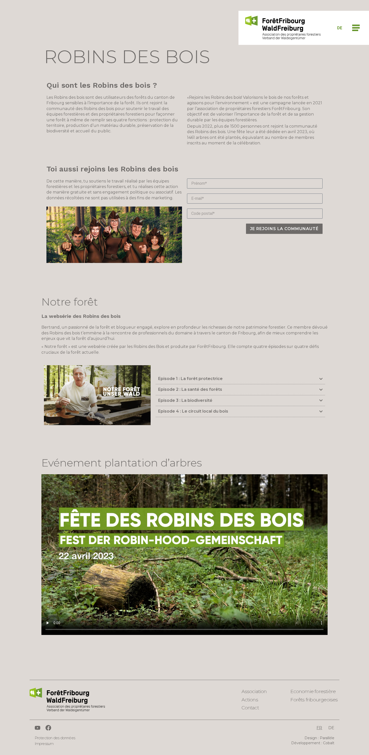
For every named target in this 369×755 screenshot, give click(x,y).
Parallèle (327, 738)
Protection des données (55, 737)
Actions (249, 700)
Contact (250, 708)
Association (254, 691)
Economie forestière (313, 691)
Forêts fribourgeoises (314, 700)
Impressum (44, 743)
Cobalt (328, 743)
